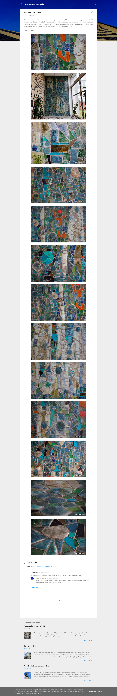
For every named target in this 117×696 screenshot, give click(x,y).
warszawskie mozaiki (34, 4)
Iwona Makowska (41, 578)
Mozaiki (30, 563)
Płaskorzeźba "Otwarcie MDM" (34, 626)
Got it (100, 691)
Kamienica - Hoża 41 (31, 646)
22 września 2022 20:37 (44, 572)
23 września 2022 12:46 (52, 578)
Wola (36, 563)
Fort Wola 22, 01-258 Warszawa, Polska (45, 566)
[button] (92, 12)
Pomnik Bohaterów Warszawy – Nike (37, 666)
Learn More (92, 691)
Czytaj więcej (88, 641)
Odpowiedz (34, 587)
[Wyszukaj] (96, 4)
